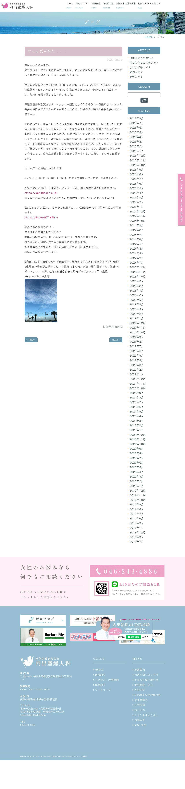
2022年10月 (138, 332)
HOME (149, 37)
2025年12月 (138, 155)
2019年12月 (138, 490)
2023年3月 (137, 309)
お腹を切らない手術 (146, 675)
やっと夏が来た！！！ (47, 51)
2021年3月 (137, 421)
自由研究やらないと (141, 58)
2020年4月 (137, 472)
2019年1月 (137, 528)
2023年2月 (137, 314)
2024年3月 (137, 253)
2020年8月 (137, 453)
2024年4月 (137, 248)
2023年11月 (138, 272)
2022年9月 (137, 337)
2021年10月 (138, 388)
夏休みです (136, 76)
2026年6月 (137, 127)
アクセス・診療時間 (107, 680)
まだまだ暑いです (140, 67)
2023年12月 (138, 267)
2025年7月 (137, 179)
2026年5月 (137, 132)
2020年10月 (138, 444)
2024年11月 (138, 216)
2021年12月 (138, 379)
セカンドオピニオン (146, 715)
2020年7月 (137, 458)
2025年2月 (137, 202)
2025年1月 (137, 207)
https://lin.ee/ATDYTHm (41, 217)
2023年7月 (137, 290)
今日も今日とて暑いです (144, 62)
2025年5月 (137, 188)
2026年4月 (137, 137)
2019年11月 (138, 495)
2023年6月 (137, 295)
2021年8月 (137, 397)
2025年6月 (137, 183)
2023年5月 (137, 300)
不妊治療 (140, 690)
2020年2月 (137, 481)
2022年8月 (137, 342)
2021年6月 (137, 407)
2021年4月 (137, 416)
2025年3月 (137, 197)
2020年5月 (137, 467)
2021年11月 (138, 383)
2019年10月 (138, 500)
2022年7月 (137, 346)
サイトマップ (103, 690)
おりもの (140, 710)
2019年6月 (137, 518)
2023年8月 (137, 286)
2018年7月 (137, 542)
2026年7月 (137, 123)
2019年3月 (137, 523)
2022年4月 (137, 360)
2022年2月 (137, 369)
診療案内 (140, 669)
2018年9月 (137, 537)
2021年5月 (137, 411)
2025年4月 (137, 193)
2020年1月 (137, 486)
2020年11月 (138, 439)
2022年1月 (137, 374)
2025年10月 (138, 165)
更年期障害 (141, 700)
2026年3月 (137, 141)
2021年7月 (137, 402)
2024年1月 (137, 262)
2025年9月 (137, 169)
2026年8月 (137, 118)
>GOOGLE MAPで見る (33, 715)
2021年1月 (137, 430)
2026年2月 (137, 146)
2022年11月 (138, 327)
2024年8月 (137, 230)
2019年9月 (137, 504)
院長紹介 (100, 685)
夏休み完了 (136, 72)
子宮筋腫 (140, 705)
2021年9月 (137, 393)
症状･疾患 (141, 725)
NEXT (115, 340)
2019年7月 (137, 514)
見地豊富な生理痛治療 (148, 695)
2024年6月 (137, 239)
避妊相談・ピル (144, 685)
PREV (32, 340)
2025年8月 (137, 174)
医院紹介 (100, 675)
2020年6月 (137, 462)
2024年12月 (138, 211)
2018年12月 (138, 532)
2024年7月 (137, 235)
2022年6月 (137, 351)
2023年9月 (137, 281)
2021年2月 (137, 425)
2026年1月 (137, 151)
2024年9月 (137, 225)
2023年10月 (138, 276)
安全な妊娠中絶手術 (146, 680)
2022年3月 (137, 365)
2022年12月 (138, 323)
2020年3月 (137, 476)
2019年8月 (137, 509)
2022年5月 (137, 355)
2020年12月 (138, 435)
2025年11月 (138, 160)
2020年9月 (137, 448)
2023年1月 (137, 318)
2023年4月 (137, 304)
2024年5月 (137, 244)
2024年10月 (138, 221)
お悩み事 (140, 720)
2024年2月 (137, 258)
